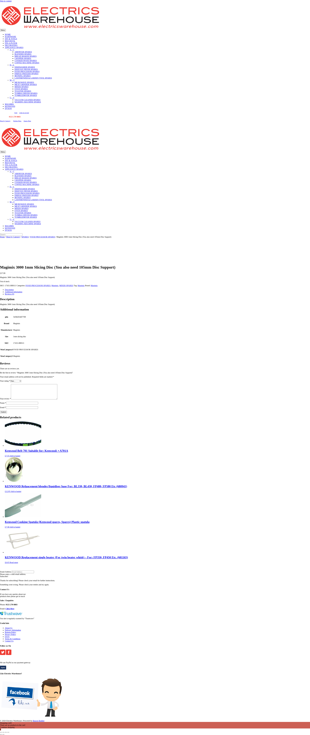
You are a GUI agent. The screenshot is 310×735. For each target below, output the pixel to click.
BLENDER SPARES (23, 54)
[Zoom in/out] (1, 732)
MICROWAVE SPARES (24, 82)
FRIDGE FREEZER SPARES (26, 74)
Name (3, 403)
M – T (12, 80)
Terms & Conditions (12, 639)
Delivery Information (13, 630)
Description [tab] (9, 290)
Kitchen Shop (17, 121)
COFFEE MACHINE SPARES (27, 63)
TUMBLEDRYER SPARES (26, 95)
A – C (12, 50)
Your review (5, 399)
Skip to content (6, 1)
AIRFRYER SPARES (23, 52)
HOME (8, 34)
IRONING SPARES (23, 76)
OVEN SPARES (21, 89)
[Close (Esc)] (8, 732)
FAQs (7, 637)
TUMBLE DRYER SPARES (26, 93)
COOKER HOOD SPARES (26, 61)
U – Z (12, 98)
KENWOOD (10, 106)
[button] (4, 576)
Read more (14, 562)
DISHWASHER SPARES (25, 67)
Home (2, 237)
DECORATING (11, 45)
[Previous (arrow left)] (1, 734)
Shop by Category (5, 121)
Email (3, 407)
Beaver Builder (38, 721)
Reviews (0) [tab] (9, 294)
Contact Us (9, 641)
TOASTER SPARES (23, 91)
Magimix (54, 286)
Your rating (5, 381)
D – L (12, 65)
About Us (8, 628)
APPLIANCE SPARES (14, 47)
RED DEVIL (10, 41)
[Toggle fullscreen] (3, 732)
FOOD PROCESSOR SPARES (27, 71)
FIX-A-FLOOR (11, 43)
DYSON (8, 108)
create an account (24, 113)
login (15, 113)
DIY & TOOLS (11, 39)
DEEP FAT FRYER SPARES (26, 69)
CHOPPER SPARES (23, 58)
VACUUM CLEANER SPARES (27, 100)
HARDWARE (10, 37)
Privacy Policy (10, 634)
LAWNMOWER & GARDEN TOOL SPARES (33, 78)
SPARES (25, 237)
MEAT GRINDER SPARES (26, 85)
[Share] (6, 732)
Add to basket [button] (15, 456)
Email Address (5, 572)
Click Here (9, 609)
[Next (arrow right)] (3, 734)
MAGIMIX (9, 104)
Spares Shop (27, 121)
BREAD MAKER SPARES (26, 56)
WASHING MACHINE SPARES (28, 102)
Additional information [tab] (13, 292)
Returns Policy (10, 632)
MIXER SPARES (21, 87)
